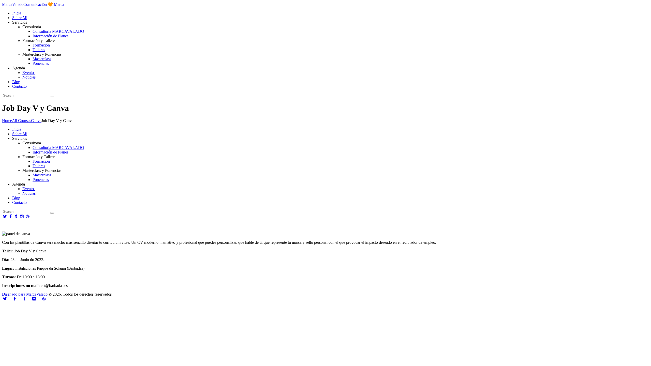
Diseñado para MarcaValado (25, 294)
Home (7, 120)
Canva (36, 120)
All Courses (21, 120)
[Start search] (52, 213)
